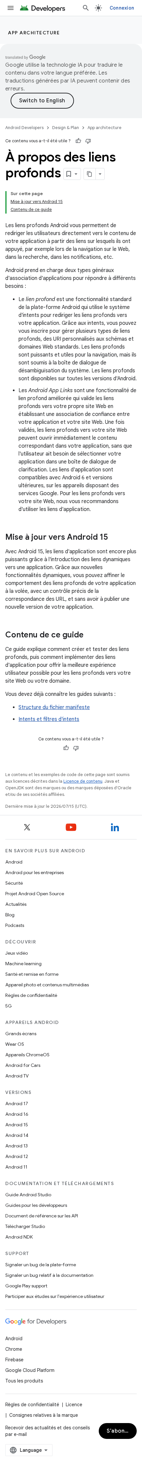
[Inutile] (88, 141)
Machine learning (23, 964)
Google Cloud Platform (29, 1370)
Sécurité (14, 883)
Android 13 (16, 1146)
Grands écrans (20, 1034)
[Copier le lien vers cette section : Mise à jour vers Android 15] (114, 538)
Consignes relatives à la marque (43, 1415)
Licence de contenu (82, 781)
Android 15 (16, 1125)
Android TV (17, 1076)
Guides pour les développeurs (36, 1205)
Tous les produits (24, 1381)
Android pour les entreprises (34, 872)
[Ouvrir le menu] (10, 8)
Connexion (122, 8)
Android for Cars (22, 1065)
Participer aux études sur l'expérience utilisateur (54, 1296)
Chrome (13, 1349)
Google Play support (26, 1286)
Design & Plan (65, 127)
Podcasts (14, 925)
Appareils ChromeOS (27, 1055)
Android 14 (16, 1135)
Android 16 (16, 1114)
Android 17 (16, 1104)
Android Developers (24, 127)
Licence (74, 1404)
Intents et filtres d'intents (48, 719)
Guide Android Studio (28, 1195)
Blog (10, 915)
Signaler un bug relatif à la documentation (49, 1275)
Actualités (15, 904)
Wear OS (14, 1044)
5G (8, 1006)
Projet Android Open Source (34, 894)
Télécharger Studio (25, 1226)
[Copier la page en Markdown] (90, 174)
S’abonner (120, 1431)
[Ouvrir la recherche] (86, 8)
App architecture (34, 33)
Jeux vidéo (16, 953)
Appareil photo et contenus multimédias (47, 985)
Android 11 (16, 1167)
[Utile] (78, 141)
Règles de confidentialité (31, 995)
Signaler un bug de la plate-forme (40, 1265)
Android (13, 862)
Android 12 (16, 1156)
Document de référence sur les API (41, 1216)
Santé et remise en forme (31, 974)
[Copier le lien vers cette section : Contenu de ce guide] (90, 635)
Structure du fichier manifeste (54, 707)
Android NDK (19, 1237)
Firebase (14, 1360)
